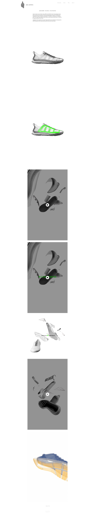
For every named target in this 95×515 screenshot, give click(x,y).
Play (69, 2)
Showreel (59, 2)
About (73, 2)
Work (64, 2)
